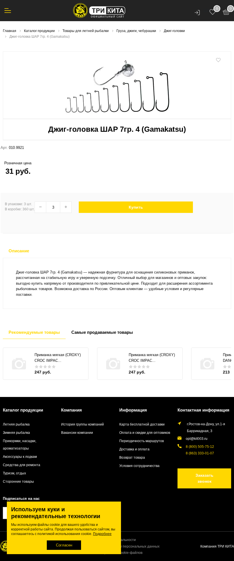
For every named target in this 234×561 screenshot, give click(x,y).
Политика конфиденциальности (110, 540)
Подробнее (102, 534)
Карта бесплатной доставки (142, 424)
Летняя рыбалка (16, 424)
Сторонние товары (18, 481)
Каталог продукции (23, 410)
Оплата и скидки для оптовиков (144, 432)
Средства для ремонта (21, 465)
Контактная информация (203, 410)
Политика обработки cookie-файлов (113, 552)
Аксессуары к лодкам (20, 456)
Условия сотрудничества (139, 466)
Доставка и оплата (134, 449)
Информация (133, 410)
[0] (226, 13)
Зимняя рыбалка (16, 432)
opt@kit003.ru (196, 438)
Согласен (64, 545)
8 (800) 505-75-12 (200, 446)
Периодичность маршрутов (141, 441)
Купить (136, 207)
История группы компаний (82, 424)
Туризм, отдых (14, 473)
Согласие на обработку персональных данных (122, 546)
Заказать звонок (204, 478)
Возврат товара (132, 457)
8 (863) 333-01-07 (200, 453)
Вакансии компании (77, 432)
